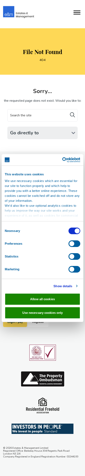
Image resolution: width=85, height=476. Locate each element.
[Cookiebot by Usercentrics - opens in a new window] (62, 160)
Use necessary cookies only (42, 312)
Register (38, 322)
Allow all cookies (42, 299)
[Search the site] (72, 115)
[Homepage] (18, 12)
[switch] (74, 243)
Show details (62, 286)
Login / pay (15, 322)
